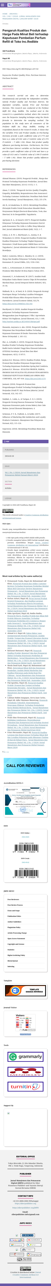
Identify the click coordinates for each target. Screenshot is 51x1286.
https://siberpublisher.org (25, 1203)
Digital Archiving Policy (16, 955)
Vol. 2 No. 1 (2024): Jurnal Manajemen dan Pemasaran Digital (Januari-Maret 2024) (21, 17)
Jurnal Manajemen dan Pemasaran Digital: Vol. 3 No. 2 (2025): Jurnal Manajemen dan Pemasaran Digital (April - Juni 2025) (27, 644)
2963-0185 (25, 837)
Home (4, 14)
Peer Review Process (15, 905)
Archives (13, 14)
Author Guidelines (14, 922)
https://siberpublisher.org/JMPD (25, 1208)
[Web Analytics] (25, 1034)
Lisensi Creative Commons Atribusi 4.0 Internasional (27, 1274)
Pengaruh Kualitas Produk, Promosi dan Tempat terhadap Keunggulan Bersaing (25, 685)
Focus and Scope (14, 911)
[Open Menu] (2, 4)
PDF (7, 442)
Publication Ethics (14, 916)
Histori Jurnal (13, 961)
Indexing (11, 966)
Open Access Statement (16, 938)
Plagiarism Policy (14, 927)
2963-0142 (25, 862)
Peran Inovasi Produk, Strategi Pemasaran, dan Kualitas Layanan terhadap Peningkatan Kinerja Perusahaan (27, 601)
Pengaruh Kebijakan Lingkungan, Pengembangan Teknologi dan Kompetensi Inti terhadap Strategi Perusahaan (27, 721)
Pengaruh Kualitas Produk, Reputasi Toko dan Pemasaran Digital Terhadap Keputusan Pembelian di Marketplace (27, 654)
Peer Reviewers (13, 899)
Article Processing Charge (17, 933)
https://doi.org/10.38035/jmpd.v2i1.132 (22, 69)
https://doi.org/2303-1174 (35, 378)
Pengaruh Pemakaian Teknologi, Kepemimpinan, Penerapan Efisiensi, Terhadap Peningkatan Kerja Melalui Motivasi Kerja (27, 704)
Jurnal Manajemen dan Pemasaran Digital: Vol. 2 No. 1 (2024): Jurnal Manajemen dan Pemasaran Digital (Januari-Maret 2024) (27, 743)
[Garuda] (34, 1240)
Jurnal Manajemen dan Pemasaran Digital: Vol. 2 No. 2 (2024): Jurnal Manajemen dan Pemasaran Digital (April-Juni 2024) (27, 608)
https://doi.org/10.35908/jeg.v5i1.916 (17, 303)
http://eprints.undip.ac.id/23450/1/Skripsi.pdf (21, 321)
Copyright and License (16, 944)
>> (8, 751)
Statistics (11, 950)
